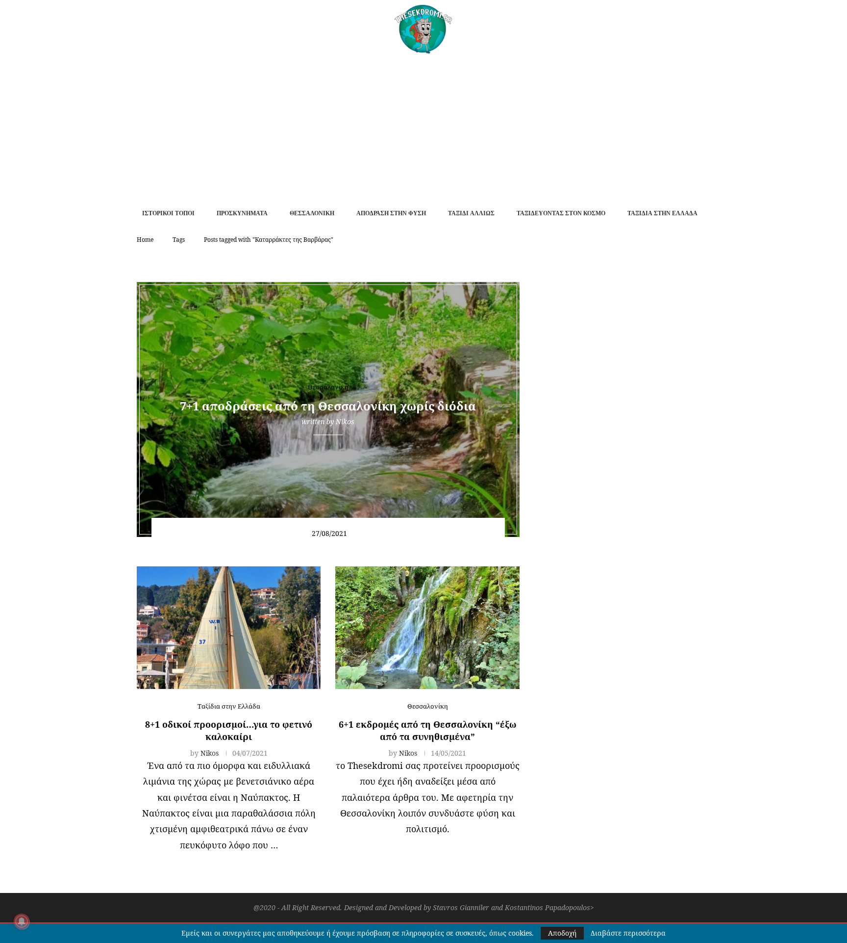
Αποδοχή (562, 933)
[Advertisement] (423, 127)
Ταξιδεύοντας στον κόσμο (561, 213)
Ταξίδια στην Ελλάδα (662, 213)
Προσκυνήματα (242, 213)
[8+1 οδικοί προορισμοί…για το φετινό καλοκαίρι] (229, 627)
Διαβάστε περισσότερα (628, 933)
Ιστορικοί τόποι (168, 213)
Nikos (345, 421)
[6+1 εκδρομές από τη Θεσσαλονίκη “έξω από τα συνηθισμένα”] (427, 627)
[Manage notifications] (21, 921)
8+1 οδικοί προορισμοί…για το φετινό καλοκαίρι (228, 730)
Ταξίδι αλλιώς (471, 213)
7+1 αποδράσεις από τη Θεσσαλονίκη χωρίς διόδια (328, 406)
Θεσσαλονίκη (312, 213)
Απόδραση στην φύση (391, 213)
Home (145, 239)
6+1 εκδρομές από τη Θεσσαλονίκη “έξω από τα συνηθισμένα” (427, 730)
